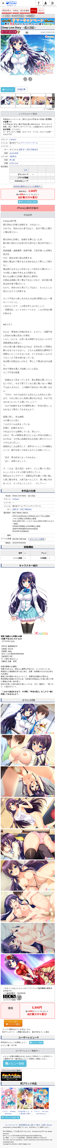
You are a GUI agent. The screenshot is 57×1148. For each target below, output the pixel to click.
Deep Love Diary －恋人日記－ (19, 27)
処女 (36, 150)
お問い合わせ (47, 1125)
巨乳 (28, 150)
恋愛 (20, 150)
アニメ (41, 11)
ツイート (9, 89)
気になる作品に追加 (29, 202)
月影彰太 (13, 156)
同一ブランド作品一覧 (10, 1117)
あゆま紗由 (14, 153)
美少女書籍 (24, 11)
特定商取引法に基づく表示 (29, 1125)
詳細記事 (21, 89)
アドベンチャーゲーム (29, 143)
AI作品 (15, 11)
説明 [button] (25, 170)
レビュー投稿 (37, 1043)
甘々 (24, 150)
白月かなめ (14, 163)
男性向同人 (6, 11)
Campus (13, 139)
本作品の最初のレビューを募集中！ (28, 186)
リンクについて (11, 1125)
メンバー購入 (14, 1023)
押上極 (12, 160)
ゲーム (33, 11)
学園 (32, 150)
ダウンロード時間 (37, 539)
